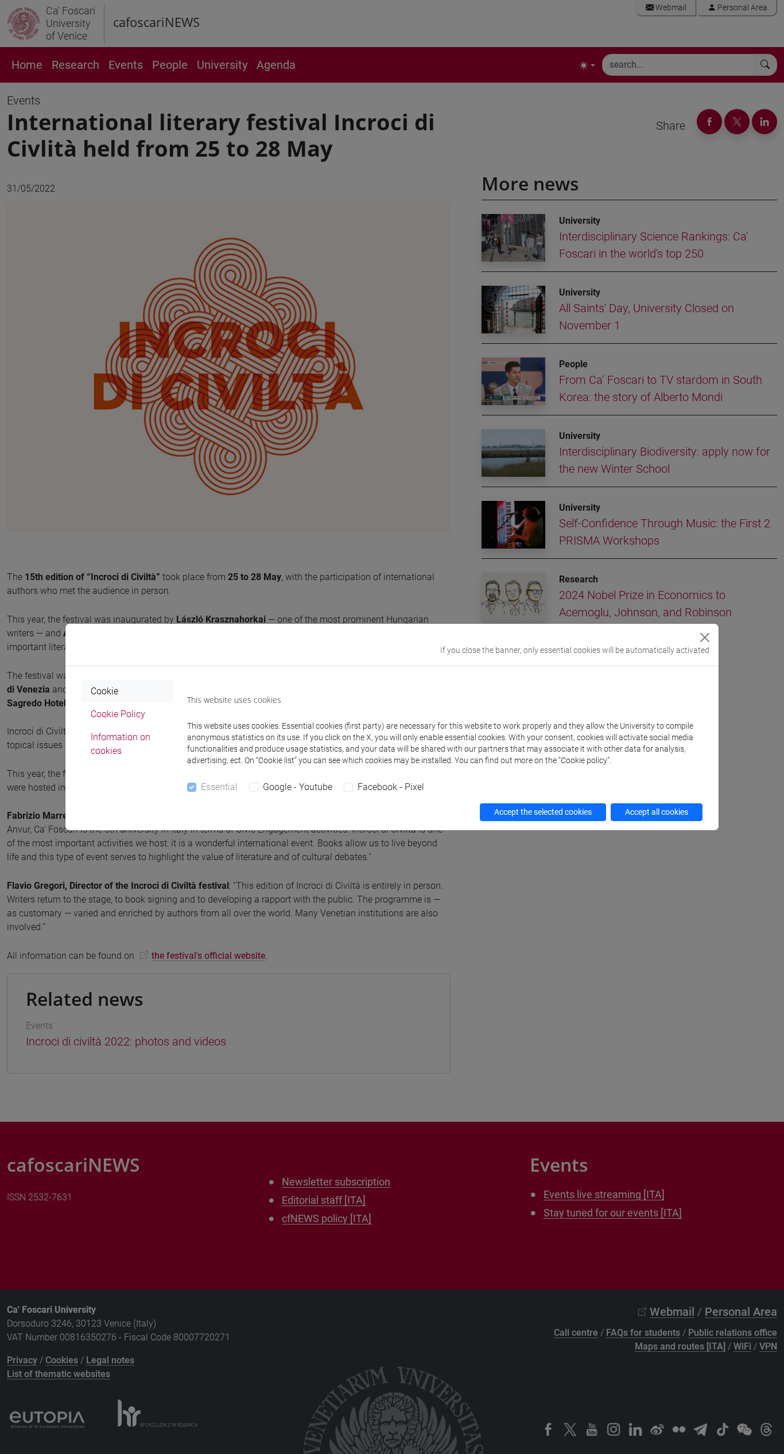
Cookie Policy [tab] (118, 714)
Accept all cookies (656, 812)
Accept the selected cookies (543, 812)
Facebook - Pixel (391, 787)
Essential (219, 787)
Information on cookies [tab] (120, 744)
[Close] (705, 637)
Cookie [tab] (104, 691)
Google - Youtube (297, 787)
